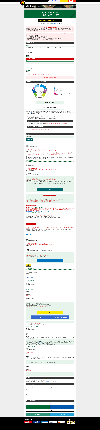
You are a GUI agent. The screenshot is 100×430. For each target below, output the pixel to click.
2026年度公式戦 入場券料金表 (50, 102)
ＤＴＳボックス (54, 387)
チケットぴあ (40, 317)
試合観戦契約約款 (55, 23)
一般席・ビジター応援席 (30, 387)
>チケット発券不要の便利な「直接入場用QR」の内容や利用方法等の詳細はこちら (38, 211)
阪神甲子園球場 (37, 407)
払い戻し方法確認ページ (48, 381)
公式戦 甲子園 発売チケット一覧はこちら (50, 107)
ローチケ (50, 260)
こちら (37, 48)
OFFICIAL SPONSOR (28, 419)
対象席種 (49, 20)
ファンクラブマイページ (30, 112)
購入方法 (54, 20)
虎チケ (50, 312)
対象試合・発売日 (42, 20)
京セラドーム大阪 (62, 407)
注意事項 (60, 20)
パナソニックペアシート (30, 396)
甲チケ (50, 189)
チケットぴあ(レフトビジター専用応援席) (60, 317)
